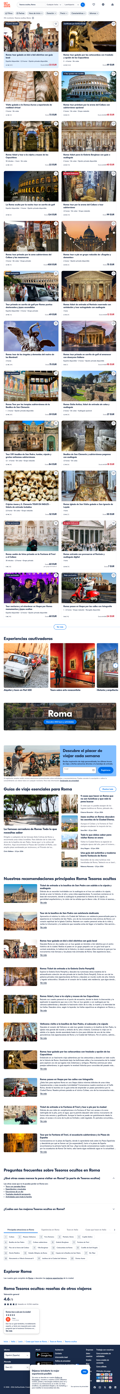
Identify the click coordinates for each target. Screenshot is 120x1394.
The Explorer (89, 1379)
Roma (30, 1278)
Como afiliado (101, 1367)
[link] (31, 44)
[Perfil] (112, 4)
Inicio (6, 1342)
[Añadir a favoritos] (56, 24)
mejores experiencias (54, 1278)
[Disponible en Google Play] (44, 1355)
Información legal (61, 1357)
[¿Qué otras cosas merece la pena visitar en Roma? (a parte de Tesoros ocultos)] (113, 1178)
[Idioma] (103, 4)
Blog (87, 1364)
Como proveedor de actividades (103, 1354)
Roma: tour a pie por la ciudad (18, 1312)
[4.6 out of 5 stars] (11, 1304)
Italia (13, 1342)
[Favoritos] (94, 4)
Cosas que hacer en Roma (36, 1342)
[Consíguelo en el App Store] (44, 1364)
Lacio (20, 1342)
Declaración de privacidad (69, 781)
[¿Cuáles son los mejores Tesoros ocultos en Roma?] (113, 1209)
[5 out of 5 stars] (21, 1315)
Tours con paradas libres (16, 1186)
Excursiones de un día (14, 1192)
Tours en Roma (56, 1342)
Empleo (88, 1360)
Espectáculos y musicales (16, 1189)
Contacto (58, 1353)
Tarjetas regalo (89, 1372)
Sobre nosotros (89, 1354)
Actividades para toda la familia (19, 1197)
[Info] (33, 18)
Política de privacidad (62, 1361)
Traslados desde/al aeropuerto (18, 1194)
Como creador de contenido (102, 1361)
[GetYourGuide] (7, 4)
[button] (31, 44)
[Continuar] (115, 665)
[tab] (21, 1230)
